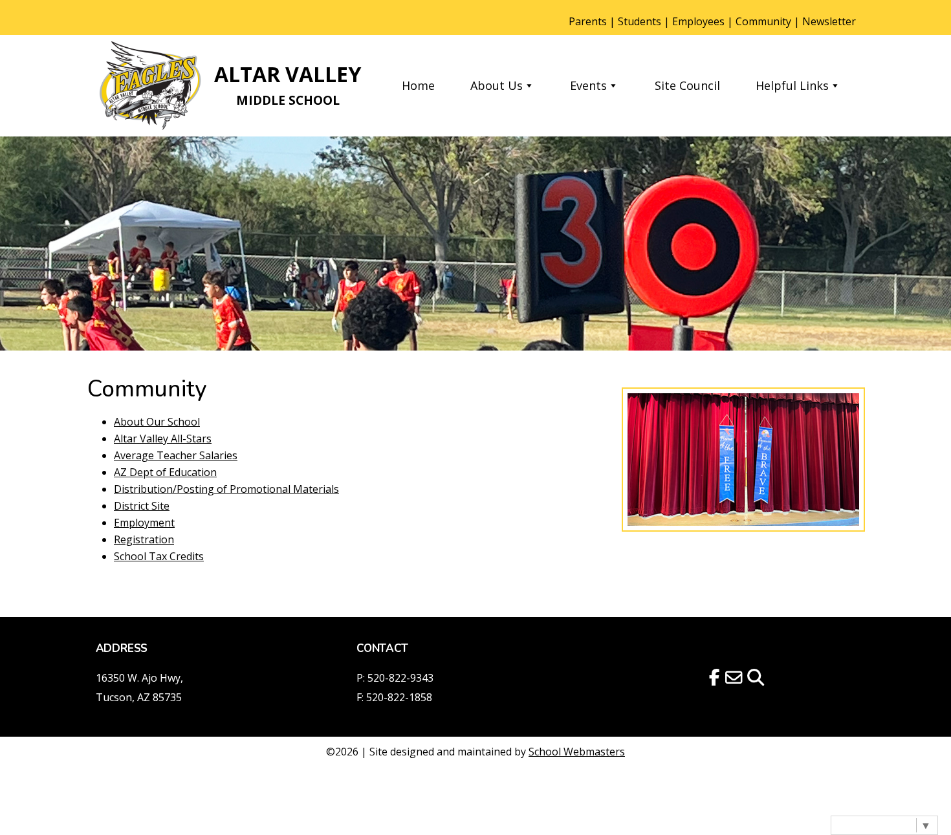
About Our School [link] (157, 422)
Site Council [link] (687, 85)
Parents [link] (588, 21)
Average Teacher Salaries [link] (175, 455)
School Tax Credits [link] (159, 556)
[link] (151, 85)
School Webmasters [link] (577, 751)
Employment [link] (144, 522)
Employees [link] (698, 21)
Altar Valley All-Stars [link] (163, 438)
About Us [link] (496, 85)
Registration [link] (144, 539)
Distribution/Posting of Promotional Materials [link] (226, 489)
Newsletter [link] (829, 21)
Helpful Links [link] (792, 85)
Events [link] (588, 85)
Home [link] (418, 85)
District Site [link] (141, 506)
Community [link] (763, 21)
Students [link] (639, 21)
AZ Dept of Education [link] (165, 472)
